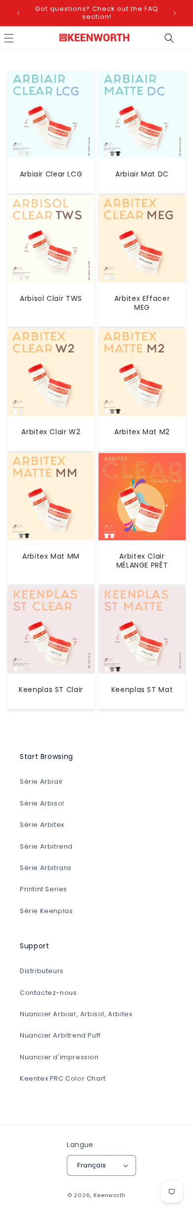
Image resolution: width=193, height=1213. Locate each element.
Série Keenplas (46, 911)
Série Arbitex (42, 824)
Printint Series (43, 889)
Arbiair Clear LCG (51, 174)
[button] (169, 38)
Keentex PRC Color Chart (63, 1078)
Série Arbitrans (46, 867)
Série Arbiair (41, 781)
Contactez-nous (48, 992)
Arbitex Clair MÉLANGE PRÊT (142, 561)
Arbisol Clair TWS (51, 298)
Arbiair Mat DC (142, 174)
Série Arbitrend (46, 846)
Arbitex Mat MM (51, 556)
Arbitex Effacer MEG (142, 303)
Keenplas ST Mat (142, 689)
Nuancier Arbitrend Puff (60, 1035)
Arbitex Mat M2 (142, 431)
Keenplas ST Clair (51, 689)
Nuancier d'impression (59, 1057)
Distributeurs (42, 971)
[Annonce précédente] (18, 13)
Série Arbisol (42, 803)
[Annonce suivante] (175, 13)
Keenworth (110, 1195)
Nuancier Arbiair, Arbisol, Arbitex (76, 1014)
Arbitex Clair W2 (50, 431)
